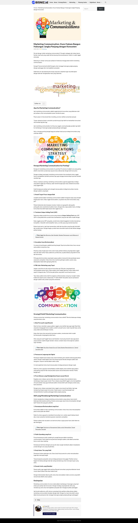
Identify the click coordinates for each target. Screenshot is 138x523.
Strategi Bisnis (62, 2)
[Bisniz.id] (39, 2)
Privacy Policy (63, 520)
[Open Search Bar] (106, 2)
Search (101, 9)
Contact (71, 520)
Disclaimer (68, 520)
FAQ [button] (38, 500)
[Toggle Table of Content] (43, 103)
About (55, 2)
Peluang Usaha (82, 2)
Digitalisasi (93, 2)
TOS (60, 520)
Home (51, 2)
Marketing (72, 2)
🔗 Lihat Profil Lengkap (49, 513)
